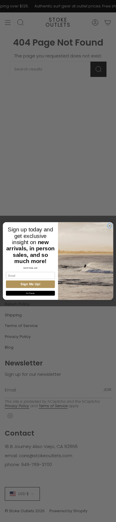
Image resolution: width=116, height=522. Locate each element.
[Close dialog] (109, 225)
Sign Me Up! (30, 284)
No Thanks (30, 293)
